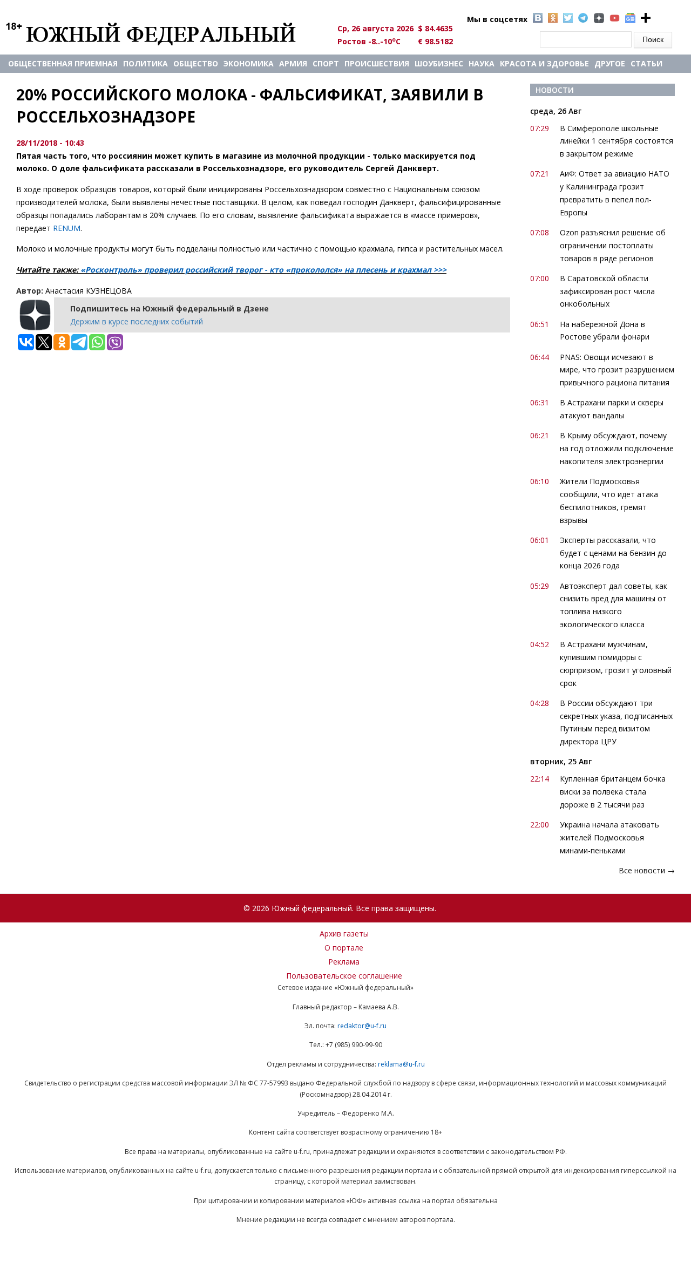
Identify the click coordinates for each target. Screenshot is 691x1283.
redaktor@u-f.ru (362, 1025)
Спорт (326, 63)
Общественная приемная (63, 63)
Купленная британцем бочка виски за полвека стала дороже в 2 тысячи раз (613, 791)
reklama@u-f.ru (401, 1064)
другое (609, 63)
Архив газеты (344, 933)
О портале (343, 947)
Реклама (344, 961)
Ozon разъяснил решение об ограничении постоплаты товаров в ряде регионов (613, 245)
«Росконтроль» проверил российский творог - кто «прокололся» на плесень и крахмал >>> (263, 269)
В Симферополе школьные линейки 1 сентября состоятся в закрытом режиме (616, 141)
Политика (145, 63)
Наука (481, 63)
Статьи (646, 63)
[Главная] (163, 33)
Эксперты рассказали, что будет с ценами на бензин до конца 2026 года (613, 553)
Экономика (248, 63)
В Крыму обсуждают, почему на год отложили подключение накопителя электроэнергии (617, 448)
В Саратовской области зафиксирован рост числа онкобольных (607, 291)
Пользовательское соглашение (344, 975)
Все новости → (647, 870)
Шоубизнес (439, 63)
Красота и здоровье (544, 63)
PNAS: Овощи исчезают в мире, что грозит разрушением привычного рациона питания (617, 370)
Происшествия (376, 63)
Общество (195, 63)
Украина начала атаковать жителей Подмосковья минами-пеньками (609, 837)
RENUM (66, 228)
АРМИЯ (293, 63)
